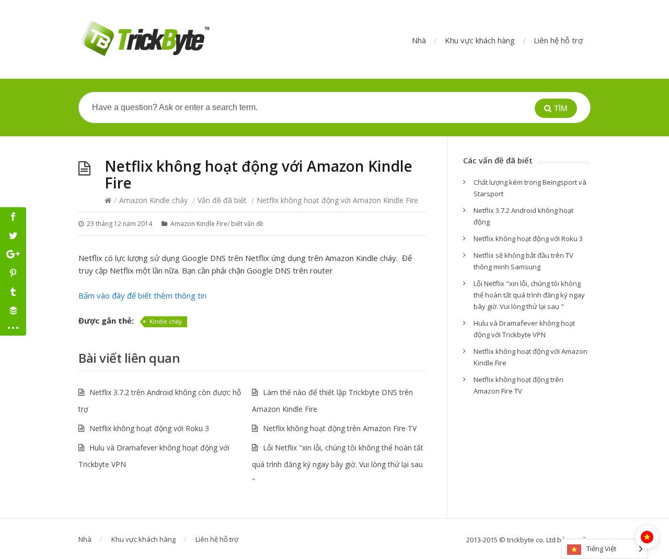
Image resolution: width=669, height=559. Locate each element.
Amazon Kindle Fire (198, 223)
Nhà (419, 40)
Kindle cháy (165, 321)
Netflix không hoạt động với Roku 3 (149, 428)
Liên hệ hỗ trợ (558, 40)
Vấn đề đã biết (222, 200)
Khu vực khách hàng (480, 40)
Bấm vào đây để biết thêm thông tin (142, 295)
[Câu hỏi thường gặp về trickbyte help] (144, 39)
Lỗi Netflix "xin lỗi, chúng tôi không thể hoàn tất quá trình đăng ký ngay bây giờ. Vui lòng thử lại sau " (337, 464)
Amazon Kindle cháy (153, 200)
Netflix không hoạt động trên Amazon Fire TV (340, 428)
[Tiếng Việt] (647, 537)
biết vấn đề (247, 223)
